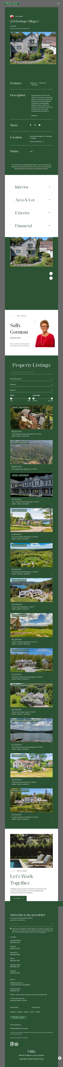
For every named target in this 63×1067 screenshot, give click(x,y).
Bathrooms (13, 384)
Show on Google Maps (36, 141)
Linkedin (26, 1012)
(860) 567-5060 (15, 948)
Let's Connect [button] (17, 898)
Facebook (13, 1012)
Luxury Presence (38, 1055)
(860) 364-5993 (15, 960)
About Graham (14, 1007)
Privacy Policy (42, 932)
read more (34, 115)
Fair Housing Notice (15, 1025)
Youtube (37, 1012)
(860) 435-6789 (15, 942)
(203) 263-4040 (15, 973)
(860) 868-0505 (15, 954)
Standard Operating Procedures (19, 1028)
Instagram (20, 1012)
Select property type (15, 379)
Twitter (32, 1012)
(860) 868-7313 (14, 966)
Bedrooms (13, 390)
